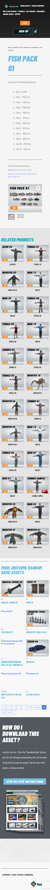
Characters (27, 47)
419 (9, 712)
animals (13, 174)
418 (4, 712)
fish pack (25, 174)
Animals (35, 47)
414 (29, 707)
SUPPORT (17, 14)
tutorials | (21, 11)
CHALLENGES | (41, 11)
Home (10, 47)
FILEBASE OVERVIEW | (38, 6)
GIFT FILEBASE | (31, 11)
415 (34, 707)
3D (21, 47)
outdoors (34, 174)
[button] (38, 188)
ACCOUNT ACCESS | (8, 14)
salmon (10, 177)
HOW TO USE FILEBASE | (10, 11)
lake (30, 174)
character (17, 174)
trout (18, 177)
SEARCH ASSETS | (25, 6)
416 (39, 707)
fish (22, 174)
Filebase (16, 47)
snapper (15, 177)
